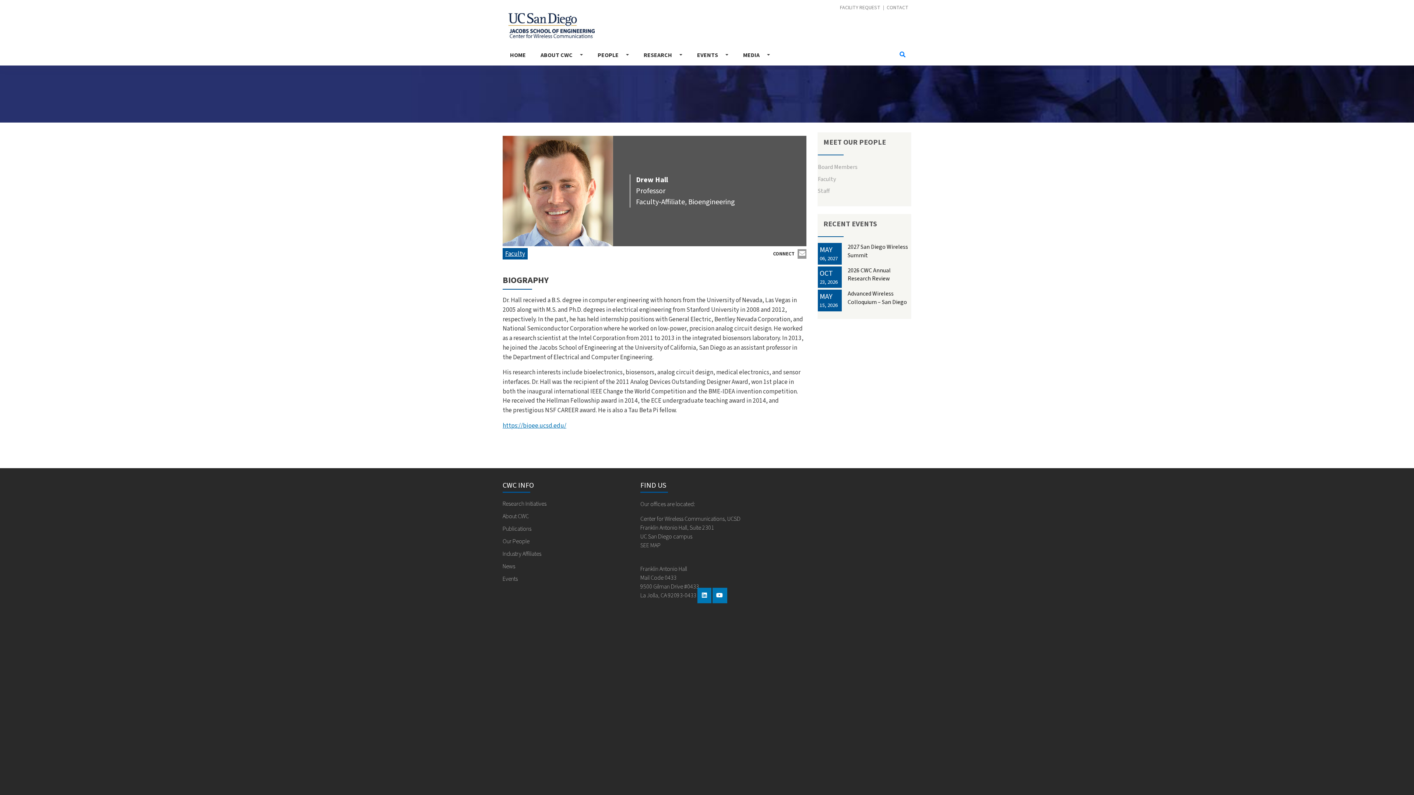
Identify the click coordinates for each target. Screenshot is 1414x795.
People (608, 55)
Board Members (838, 167)
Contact (897, 8)
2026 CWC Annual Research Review (869, 274)
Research (658, 55)
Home (518, 55)
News (509, 566)
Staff (824, 191)
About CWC (557, 55)
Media (751, 55)
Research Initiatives (524, 504)
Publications (517, 529)
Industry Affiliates (522, 554)
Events (707, 55)
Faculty (515, 253)
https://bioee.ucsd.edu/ (534, 425)
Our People (516, 541)
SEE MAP (650, 545)
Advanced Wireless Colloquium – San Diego (877, 298)
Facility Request (860, 8)
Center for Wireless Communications (549, 24)
